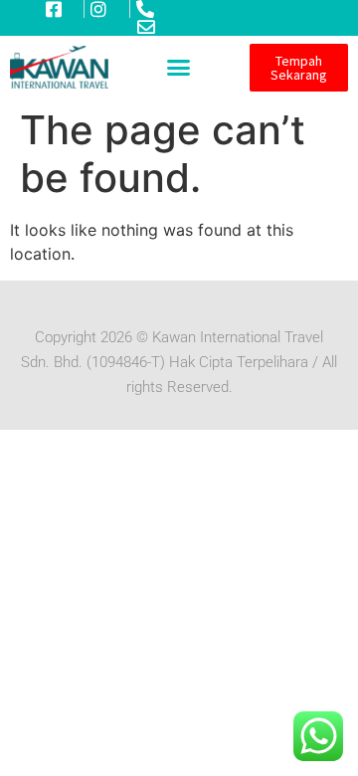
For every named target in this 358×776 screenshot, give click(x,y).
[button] (179, 68)
